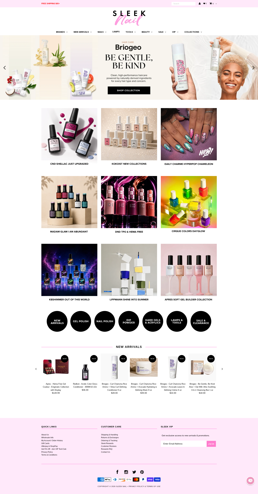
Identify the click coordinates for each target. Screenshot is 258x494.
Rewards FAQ (106, 449)
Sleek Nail (121, 486)
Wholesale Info (47, 438)
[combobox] (183, 4)
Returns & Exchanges (110, 438)
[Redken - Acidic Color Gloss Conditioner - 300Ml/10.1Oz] (85, 367)
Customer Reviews (108, 446)
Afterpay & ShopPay (49, 446)
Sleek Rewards (107, 443)
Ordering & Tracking (109, 441)
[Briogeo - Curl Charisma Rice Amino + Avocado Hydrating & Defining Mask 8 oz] (144, 367)
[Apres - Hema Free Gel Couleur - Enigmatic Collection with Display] (56, 367)
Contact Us (105, 452)
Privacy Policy (47, 452)
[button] (250, 480)
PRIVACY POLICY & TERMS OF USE (145, 486)
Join (211, 444)
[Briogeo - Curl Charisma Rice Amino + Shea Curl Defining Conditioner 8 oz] (114, 367)
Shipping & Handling (109, 435)
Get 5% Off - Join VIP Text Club (53, 449)
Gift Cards (45, 443)
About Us (45, 435)
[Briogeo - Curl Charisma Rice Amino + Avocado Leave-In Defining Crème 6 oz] (173, 367)
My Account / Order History (52, 441)
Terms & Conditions (49, 455)
